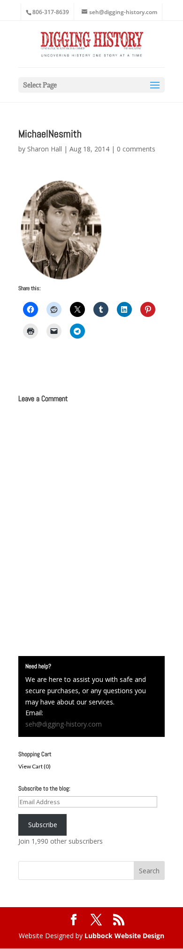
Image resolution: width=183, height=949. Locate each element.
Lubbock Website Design (124, 935)
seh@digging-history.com (63, 724)
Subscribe (42, 824)
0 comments (136, 148)
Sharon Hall (44, 148)
